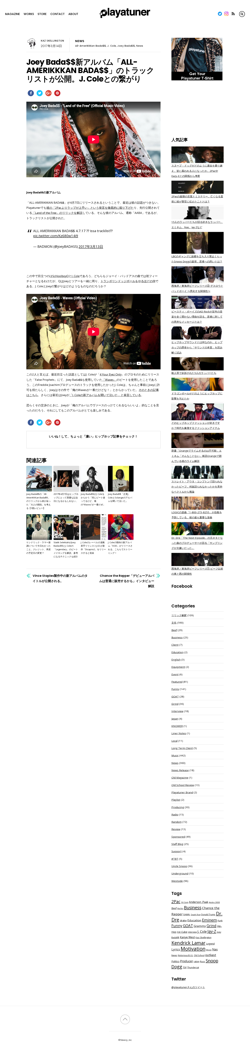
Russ (202, 961)
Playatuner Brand (182, 792)
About (73, 14)
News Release (180, 770)
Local (174, 740)
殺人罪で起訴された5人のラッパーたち (193, 373)
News (79, 41)
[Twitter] (220, 14)
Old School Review (182, 785)
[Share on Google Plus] (48, 95)
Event (175, 674)
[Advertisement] (197, 109)
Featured (176, 681)
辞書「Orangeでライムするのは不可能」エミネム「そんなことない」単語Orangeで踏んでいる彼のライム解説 (196, 455)
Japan (174, 718)
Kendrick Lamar (188, 942)
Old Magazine (179, 777)
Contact (57, 14)
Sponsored (178, 836)
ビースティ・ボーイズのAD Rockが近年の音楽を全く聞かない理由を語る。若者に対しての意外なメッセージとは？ (196, 316)
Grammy (200, 926)
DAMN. (186, 914)
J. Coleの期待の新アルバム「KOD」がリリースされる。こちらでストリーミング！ (120, 547)
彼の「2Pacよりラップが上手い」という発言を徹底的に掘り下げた (90, 208)
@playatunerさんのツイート (188, 987)
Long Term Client (182, 748)
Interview (177, 711)
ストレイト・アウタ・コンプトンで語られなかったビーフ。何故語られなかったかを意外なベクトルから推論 (196, 486)
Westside (177, 881)
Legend (210, 943)
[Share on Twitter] (40, 95)
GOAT (175, 696)
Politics (175, 961)
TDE (185, 967)
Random (176, 821)
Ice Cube (182, 932)
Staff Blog (177, 844)
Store (42, 14)
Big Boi (180, 908)
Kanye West (187, 937)
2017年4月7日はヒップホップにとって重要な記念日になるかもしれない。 (66, 497)
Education (177, 652)
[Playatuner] (125, 18)
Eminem (209, 920)
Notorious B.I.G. (185, 955)
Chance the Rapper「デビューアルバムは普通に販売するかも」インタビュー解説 (126, 581)
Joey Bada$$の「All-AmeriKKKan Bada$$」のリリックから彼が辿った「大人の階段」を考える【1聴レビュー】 (38, 501)
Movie (209, 950)
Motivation (193, 948)
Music (175, 755)
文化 (174, 622)
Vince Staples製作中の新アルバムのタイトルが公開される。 (60, 578)
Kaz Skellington (52, 40)
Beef (174, 630)
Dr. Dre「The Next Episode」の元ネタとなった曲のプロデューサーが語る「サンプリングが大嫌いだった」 (197, 543)
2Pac (175, 901)
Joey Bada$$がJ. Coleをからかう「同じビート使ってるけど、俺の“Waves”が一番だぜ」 (93, 499)
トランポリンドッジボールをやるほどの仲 (128, 281)
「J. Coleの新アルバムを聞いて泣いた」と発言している (105, 395)
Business (177, 637)
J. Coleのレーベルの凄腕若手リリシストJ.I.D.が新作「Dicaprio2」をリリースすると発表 (93, 547)
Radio (174, 814)
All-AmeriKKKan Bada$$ (90, 46)
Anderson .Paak (198, 902)
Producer (186, 961)
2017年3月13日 (91, 246)
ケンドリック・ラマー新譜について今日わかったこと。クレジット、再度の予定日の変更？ (38, 547)
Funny (175, 689)
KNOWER (177, 726)
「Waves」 (109, 380)
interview (192, 932)
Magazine (12, 14)
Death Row (196, 914)
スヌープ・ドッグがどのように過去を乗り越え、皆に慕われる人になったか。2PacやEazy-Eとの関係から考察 (196, 170)
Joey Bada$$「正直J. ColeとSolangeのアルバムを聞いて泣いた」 (120, 497)
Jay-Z (211, 931)
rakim (196, 961)
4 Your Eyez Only (111, 374)
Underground (179, 873)
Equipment (178, 667)
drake (183, 920)
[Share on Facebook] (31, 95)
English (176, 659)
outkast (210, 955)
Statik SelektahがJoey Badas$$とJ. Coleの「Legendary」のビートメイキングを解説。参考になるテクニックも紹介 (66, 549)
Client (175, 644)
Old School (199, 955)
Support (176, 851)
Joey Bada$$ (126, 46)
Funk (220, 920)
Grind (174, 703)
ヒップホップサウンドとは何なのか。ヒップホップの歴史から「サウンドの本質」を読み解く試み (196, 347)
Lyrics (175, 949)
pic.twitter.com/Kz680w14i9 (55, 235)
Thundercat (193, 967)
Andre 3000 (214, 902)
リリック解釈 (179, 615)
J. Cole (111, 46)
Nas (215, 949)
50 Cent (184, 902)
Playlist (175, 799)
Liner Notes (178, 733)
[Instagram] (226, 14)
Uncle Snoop (179, 866)
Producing (177, 807)
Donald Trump (208, 914)
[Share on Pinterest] (57, 95)
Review (175, 829)
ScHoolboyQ (60, 276)
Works (29, 14)
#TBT (174, 858)
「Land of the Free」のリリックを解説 (57, 213)
